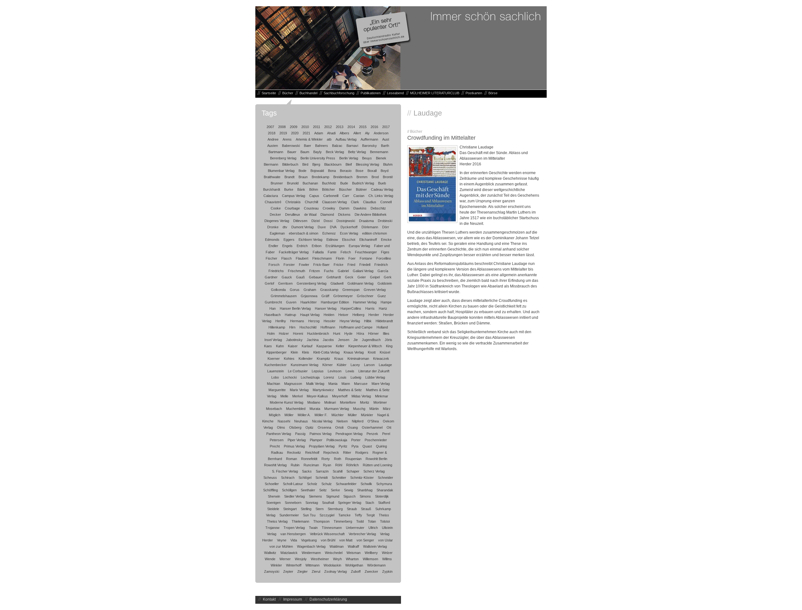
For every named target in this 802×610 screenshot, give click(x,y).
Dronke (273, 227)
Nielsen (342, 421)
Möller (289, 415)
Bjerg (316, 164)
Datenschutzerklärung (328, 599)
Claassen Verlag (334, 202)
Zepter (288, 571)
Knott (372, 352)
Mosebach (274, 409)
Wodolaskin (332, 565)
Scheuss (270, 477)
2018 (271, 133)
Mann (345, 383)
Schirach (287, 477)
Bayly (317, 152)
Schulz (326, 484)
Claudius (369, 202)
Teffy (358, 515)
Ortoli (339, 427)
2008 (282, 127)
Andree (273, 139)
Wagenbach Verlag (311, 546)
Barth (385, 145)
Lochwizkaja (310, 377)
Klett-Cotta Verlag (326, 352)
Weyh (337, 559)
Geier (361, 277)
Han (272, 308)
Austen (272, 145)
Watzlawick (289, 553)
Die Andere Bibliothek (371, 214)
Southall (328, 502)
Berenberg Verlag (283, 158)
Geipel (375, 277)
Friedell (364, 264)
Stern (319, 509)
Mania (332, 383)
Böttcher (328, 189)
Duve (322, 227)
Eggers (289, 239)
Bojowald (317, 171)
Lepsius (318, 371)
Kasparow (324, 346)
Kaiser (293, 346)
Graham (310, 290)
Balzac (337, 145)
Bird (305, 164)
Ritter (347, 452)
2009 (293, 127)
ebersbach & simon (303, 233)
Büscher (345, 189)
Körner (327, 365)
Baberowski (291, 145)
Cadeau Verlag (382, 189)
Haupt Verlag (310, 315)
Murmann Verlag (336, 409)
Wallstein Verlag (375, 546)
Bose (359, 171)
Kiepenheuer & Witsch (365, 346)
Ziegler (302, 571)
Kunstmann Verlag (304, 365)
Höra (360, 333)
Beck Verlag (335, 152)
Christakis (293, 202)
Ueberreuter (355, 528)
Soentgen (273, 502)
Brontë (388, 177)
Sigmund (332, 496)
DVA (333, 227)
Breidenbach (342, 177)
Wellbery (371, 553)
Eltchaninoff (368, 239)
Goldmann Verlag (360, 283)
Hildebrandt (384, 321)
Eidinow (332, 239)
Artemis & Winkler (309, 139)
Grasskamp (329, 290)
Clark (355, 202)
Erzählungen (335, 246)
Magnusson (293, 383)
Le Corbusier (298, 371)
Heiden (329, 315)
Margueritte (277, 390)
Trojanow (272, 528)
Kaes (268, 346)
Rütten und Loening (377, 465)
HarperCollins (351, 308)
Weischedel (333, 553)
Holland (382, 327)
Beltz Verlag (357, 152)
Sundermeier (289, 515)
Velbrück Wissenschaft (327, 534)
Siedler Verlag (294, 496)
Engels (287, 246)
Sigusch (349, 496)
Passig (300, 434)
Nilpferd (357, 421)
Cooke (276, 208)
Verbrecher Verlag (362, 534)
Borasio (346, 171)
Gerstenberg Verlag (311, 283)
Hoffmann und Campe (355, 327)
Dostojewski (345, 221)
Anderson (381, 133)
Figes (385, 252)
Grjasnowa (309, 296)
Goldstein (385, 283)
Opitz (309, 427)
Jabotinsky (294, 340)
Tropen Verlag (294, 528)
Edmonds (272, 239)
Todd (360, 521)
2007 (270, 127)
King (389, 346)
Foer (352, 258)
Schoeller (272, 484)
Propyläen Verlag (322, 446)
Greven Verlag (375, 290)
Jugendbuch (371, 340)
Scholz (312, 484)
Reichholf (312, 452)
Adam (318, 133)
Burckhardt (271, 189)
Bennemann (379, 152)
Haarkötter (308, 302)
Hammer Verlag (365, 302)
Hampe (386, 302)
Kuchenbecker (275, 365)
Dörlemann (370, 227)
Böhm (313, 189)
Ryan (327, 465)
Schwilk (366, 484)
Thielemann (300, 521)
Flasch (286, 258)
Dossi (328, 221)
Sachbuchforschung (339, 93)
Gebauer (315, 277)
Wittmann (312, 565)
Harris (370, 308)
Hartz (383, 308)
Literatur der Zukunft (373, 371)
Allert (357, 133)
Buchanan (310, 183)
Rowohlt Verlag (275, 465)
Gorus (294, 290)
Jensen (343, 340)
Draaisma (366, 221)
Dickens (344, 214)
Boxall (372, 171)
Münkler (367, 415)
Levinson (334, 371)
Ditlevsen (300, 221)
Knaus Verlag (354, 352)
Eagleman (277, 233)
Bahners (321, 145)
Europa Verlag (359, 246)
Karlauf (307, 346)
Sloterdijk (382, 496)
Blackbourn (332, 164)
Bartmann (275, 152)
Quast (367, 446)
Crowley (329, 208)
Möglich (274, 415)
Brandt (289, 177)
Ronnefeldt (309, 459)
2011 (316, 127)
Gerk (388, 277)
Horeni (298, 333)
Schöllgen (289, 490)
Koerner (274, 358)
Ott (389, 427)
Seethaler (308, 490)
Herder (373, 315)
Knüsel (385, 352)
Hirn (292, 327)
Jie (355, 340)
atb (329, 139)
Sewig (348, 490)
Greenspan (351, 290)
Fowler (304, 264)
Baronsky (369, 145)
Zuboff (356, 571)
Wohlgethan (354, 565)
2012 (328, 127)
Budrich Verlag (363, 183)
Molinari (330, 402)
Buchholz (329, 183)
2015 (363, 127)
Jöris (388, 340)
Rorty (325, 459)
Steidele (273, 509)
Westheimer (320, 559)
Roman (291, 459)
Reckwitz (294, 452)
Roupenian (353, 459)
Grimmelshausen (284, 296)
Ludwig (356, 377)
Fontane (366, 258)
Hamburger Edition (335, 302)
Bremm (362, 177)
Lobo (275, 377)
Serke (335, 490)
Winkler (276, 565)
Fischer (271, 258)
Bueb (382, 183)
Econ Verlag (349, 233)
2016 (374, 127)
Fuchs (329, 271)
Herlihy (280, 321)
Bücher (287, 93)
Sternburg (335, 509)
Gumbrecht (273, 302)
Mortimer (380, 402)
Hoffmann (327, 327)
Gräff (325, 296)
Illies (386, 333)
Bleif (349, 164)
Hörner (373, 333)
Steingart (290, 509)
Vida (293, 540)
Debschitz (378, 208)
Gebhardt (333, 277)
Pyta (355, 446)
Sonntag (311, 502)
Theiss (384, 515)
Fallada (318, 252)
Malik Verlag (315, 383)
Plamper (316, 440)
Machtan (273, 383)
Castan (358, 196)
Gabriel (343, 271)
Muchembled (295, 409)
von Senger (365, 540)
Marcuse (360, 383)
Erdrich (302, 246)
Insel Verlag (273, 340)
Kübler (341, 365)
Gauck (287, 277)
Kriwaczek (381, 358)
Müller (352, 415)
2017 (386, 127)
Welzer (387, 553)
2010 (305, 127)
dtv (285, 227)
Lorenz (329, 377)
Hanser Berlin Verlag (295, 308)
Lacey (355, 365)
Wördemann (376, 565)
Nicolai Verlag (322, 421)
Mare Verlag (381, 383)
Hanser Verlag (325, 308)
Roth (337, 459)
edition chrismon (374, 233)
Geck (349, 277)
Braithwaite (272, 177)
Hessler (330, 321)
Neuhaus (301, 421)
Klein (294, 352)
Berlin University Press (317, 158)
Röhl (338, 465)
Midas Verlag (361, 396)
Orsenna (324, 427)
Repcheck (331, 452)
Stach (369, 502)
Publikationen (371, 93)
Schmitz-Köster (362, 477)
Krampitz (323, 358)
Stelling (306, 509)
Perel (386, 434)
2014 (351, 127)
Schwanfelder (346, 484)
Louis (342, 377)
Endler (273, 246)
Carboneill (330, 196)
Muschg (359, 409)
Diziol (315, 221)
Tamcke (344, 515)
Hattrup (290, 315)
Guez (382, 296)
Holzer (284, 333)
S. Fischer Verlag (285, 471)
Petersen (277, 440)
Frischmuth (296, 271)
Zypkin (387, 571)
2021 (306, 133)
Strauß (366, 509)
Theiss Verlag (277, 521)
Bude (344, 183)
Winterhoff (293, 565)
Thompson (321, 521)
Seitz (323, 490)
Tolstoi (385, 521)
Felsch (346, 252)
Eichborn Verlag (310, 239)
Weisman (353, 553)
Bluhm (388, 164)
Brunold (293, 183)
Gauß (300, 277)
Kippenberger (276, 352)
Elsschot (348, 239)
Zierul (316, 571)
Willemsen (370, 559)
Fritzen (314, 271)
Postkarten (474, 93)
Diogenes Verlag (276, 221)
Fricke (338, 264)
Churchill (311, 202)
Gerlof (269, 283)
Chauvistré (273, 202)
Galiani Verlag (363, 271)
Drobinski (385, 221)
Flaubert (302, 258)
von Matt (345, 540)
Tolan (372, 521)
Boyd (384, 171)
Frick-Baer (321, 264)
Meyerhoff (339, 396)
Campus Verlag (293, 196)
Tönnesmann (332, 528)
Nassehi (284, 421)
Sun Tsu (309, 515)
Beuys (367, 158)
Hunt (336, 333)
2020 (295, 133)
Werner (285, 559)
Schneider (385, 477)
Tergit (370, 515)
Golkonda (278, 290)
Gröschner (365, 296)
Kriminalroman (358, 358)
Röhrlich (352, 465)
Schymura (384, 484)
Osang (352, 427)
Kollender (306, 358)
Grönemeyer (343, 296)
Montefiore (348, 402)
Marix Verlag (299, 390)
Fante (332, 252)
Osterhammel (372, 427)
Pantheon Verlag (278, 434)
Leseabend (395, 93)
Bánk (301, 189)
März (387, 409)
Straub (352, 509)
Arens (287, 139)
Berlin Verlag (348, 158)
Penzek (372, 434)
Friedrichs (276, 271)
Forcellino (383, 258)
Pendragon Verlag (349, 434)
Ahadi (331, 133)
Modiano (313, 402)
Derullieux (292, 214)
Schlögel (305, 477)
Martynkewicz (323, 390)
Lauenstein (275, 371)
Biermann (271, 164)
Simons (365, 496)
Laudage (385, 365)
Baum (304, 152)
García (383, 271)
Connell (386, 202)
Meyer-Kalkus (317, 396)
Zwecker (371, 571)
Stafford (384, 502)
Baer (307, 145)
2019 (283, 133)
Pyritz (343, 446)
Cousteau (311, 208)
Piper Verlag (297, 440)
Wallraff (353, 546)
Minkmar (381, 396)
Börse (492, 93)
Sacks (307, 471)
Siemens (315, 496)
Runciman (311, 465)
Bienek (381, 158)
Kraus (338, 358)
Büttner (361, 189)
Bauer (291, 152)
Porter (356, 440)
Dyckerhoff (349, 227)
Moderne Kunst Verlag (286, 402)
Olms (281, 427)
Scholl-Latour (293, 484)
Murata (315, 409)
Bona (332, 171)
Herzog (314, 321)
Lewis (350, 371)
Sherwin (274, 496)
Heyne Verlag (350, 321)
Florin (340, 258)
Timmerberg (343, 521)
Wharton (352, 559)
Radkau (277, 452)
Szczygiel (327, 515)
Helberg (358, 315)
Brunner (277, 183)
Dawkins (360, 208)
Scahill (337, 471)
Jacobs (328, 340)
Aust (385, 139)
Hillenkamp (276, 327)
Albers (344, 133)
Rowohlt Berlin (376, 459)
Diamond (327, 214)
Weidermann (311, 553)
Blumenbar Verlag (281, 171)
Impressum (292, 599)
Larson (369, 365)
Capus (314, 196)
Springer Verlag (349, 502)
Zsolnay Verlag (335, 571)
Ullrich (373, 528)
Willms (387, 559)
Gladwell (337, 283)
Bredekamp (320, 177)
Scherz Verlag (374, 471)
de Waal (310, 214)
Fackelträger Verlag (294, 252)
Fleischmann (322, 258)
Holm (271, 333)
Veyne (281, 540)
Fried (351, 264)
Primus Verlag (294, 446)
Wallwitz (270, 553)
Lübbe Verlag (375, 377)
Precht (275, 446)
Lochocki (290, 377)
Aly (367, 133)
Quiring (381, 446)
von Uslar (385, 540)
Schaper (352, 471)
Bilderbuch (290, 164)
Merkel (297, 396)
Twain (313, 528)
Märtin (374, 409)
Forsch (273, 264)
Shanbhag (364, 490)
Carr (345, 196)
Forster (289, 264)
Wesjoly (301, 559)
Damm (344, 208)
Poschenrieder (376, 440)
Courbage (292, 208)
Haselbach (272, 315)
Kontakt (269, 599)
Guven (291, 302)
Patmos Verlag (320, 434)
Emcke (386, 239)
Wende (270, 559)
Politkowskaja (336, 440)
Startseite (269, 93)
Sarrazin (322, 471)
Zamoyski (271, 571)
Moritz (364, 402)
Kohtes (289, 358)
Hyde (348, 333)
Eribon (316, 246)
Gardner (271, 277)
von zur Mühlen (281, 546)
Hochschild (307, 327)
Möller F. (321, 415)
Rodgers (361, 452)
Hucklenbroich (318, 333)
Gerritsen (285, 283)
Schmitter (339, 477)
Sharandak (385, 490)
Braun (303, 177)
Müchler (337, 415)
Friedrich (381, 264)
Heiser (343, 315)
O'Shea (373, 421)
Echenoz (329, 233)
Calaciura (270, 196)
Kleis (305, 352)
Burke (288, 189)
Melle (284, 396)
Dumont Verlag (302, 227)
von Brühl (328, 540)
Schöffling (270, 490)
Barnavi (352, 145)
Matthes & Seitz (350, 390)
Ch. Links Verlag (380, 196)
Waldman (337, 546)
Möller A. (304, 415)
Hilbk (368, 321)
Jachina (313, 340)
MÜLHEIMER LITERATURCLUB (434, 93)
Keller (340, 346)
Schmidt (321, 477)
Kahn (280, 346)
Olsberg (295, 427)
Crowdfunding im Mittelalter (441, 138)
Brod (375, 177)
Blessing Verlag (367, 164)
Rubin (295, 465)
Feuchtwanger (366, 252)
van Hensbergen (293, 534)
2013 (339, 127)
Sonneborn (293, 502)
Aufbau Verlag (346, 139)
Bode (302, 171)
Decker (275, 214)
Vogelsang (309, 540)
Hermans (297, 321)
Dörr (385, 227)
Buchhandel (308, 93)
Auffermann (369, 139)
